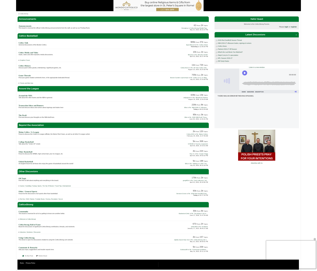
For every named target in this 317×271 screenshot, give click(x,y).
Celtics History (25, 66)
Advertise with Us (257, 163)
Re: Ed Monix (203, 226)
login (286, 27)
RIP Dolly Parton (223, 61)
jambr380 (194, 226)
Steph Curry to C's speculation (228, 55)
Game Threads (25, 76)
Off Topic (22, 178)
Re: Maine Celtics (202, 134)
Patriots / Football (35, 199)
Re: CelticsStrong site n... (199, 240)
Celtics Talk (23, 43)
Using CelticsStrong (27, 238)
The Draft (23, 115)
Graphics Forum (25, 60)
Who (185, 107)
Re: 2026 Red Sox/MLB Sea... (198, 193)
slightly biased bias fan (181, 240)
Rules (22, 263)
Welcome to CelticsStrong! (28, 219)
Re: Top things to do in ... (199, 213)
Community (23, 212)
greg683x (186, 180)
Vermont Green (181, 193)
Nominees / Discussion (33, 232)
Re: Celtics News (202, 45)
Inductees (23, 232)
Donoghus (185, 28)
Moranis (190, 54)
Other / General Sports (28, 191)
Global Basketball (26, 162)
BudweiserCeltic (184, 213)
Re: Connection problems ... (199, 249)
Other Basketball (25, 152)
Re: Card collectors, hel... (199, 180)
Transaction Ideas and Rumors (31, 106)
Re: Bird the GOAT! (201, 54)
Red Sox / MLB (24, 199)
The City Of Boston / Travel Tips (52, 186)
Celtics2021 (190, 134)
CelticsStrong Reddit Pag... (199, 28)
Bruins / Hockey (45, 199)
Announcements (25, 26)
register (294, 27)
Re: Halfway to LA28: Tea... (199, 163)
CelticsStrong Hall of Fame (30, 225)
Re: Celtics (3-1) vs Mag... (199, 77)
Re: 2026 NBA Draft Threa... (198, 117)
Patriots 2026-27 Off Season (227, 49)
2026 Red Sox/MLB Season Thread (230, 40)
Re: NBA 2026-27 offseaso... (198, 107)
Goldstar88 (184, 249)
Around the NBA (25, 96)
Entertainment (67, 186)
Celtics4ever (185, 67)
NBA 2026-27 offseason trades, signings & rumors (234, 43)
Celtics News (222, 46)
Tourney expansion (201, 144)
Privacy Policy (30, 263)
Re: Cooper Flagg (202, 154)
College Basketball (26, 142)
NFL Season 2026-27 (225, 58)
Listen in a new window (257, 67)
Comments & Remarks (28, 248)
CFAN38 (190, 144)
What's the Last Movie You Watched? (230, 52)
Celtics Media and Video (28, 53)
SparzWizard (190, 45)
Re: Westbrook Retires (200, 97)
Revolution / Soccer (57, 199)
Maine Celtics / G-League (29, 132)
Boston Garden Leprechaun (179, 77)
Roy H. (192, 154)
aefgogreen (187, 97)
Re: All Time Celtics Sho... (199, 67)
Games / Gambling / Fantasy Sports (31, 186)
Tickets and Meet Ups (26, 83)
